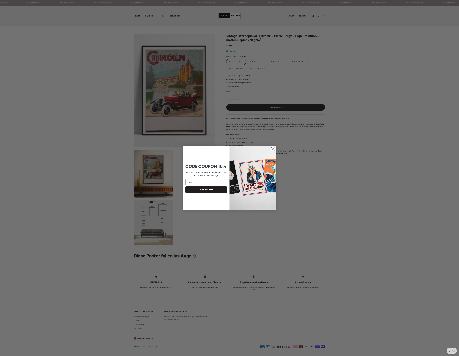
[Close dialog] (273, 149)
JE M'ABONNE (206, 189)
